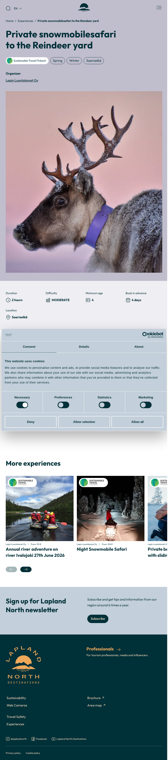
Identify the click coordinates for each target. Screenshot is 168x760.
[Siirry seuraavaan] (26, 569)
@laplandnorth (19, 739)
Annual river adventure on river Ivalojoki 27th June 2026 (35, 552)
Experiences (25, 20)
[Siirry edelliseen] (11, 569)
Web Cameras (17, 705)
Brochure (94, 698)
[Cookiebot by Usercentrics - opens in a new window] (145, 335)
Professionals (100, 648)
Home (9, 20)
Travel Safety (16, 717)
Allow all (137, 422)
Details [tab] (84, 347)
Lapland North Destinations (71, 739)
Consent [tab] (29, 347)
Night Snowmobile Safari (102, 549)
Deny (30, 422)
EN (16, 8)
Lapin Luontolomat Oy (22, 80)
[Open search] (8, 8)
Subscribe (98, 619)
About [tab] (138, 347)
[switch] (63, 405)
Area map (94, 705)
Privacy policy (13, 752)
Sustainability (16, 698)
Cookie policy (33, 752)
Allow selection (84, 422)
